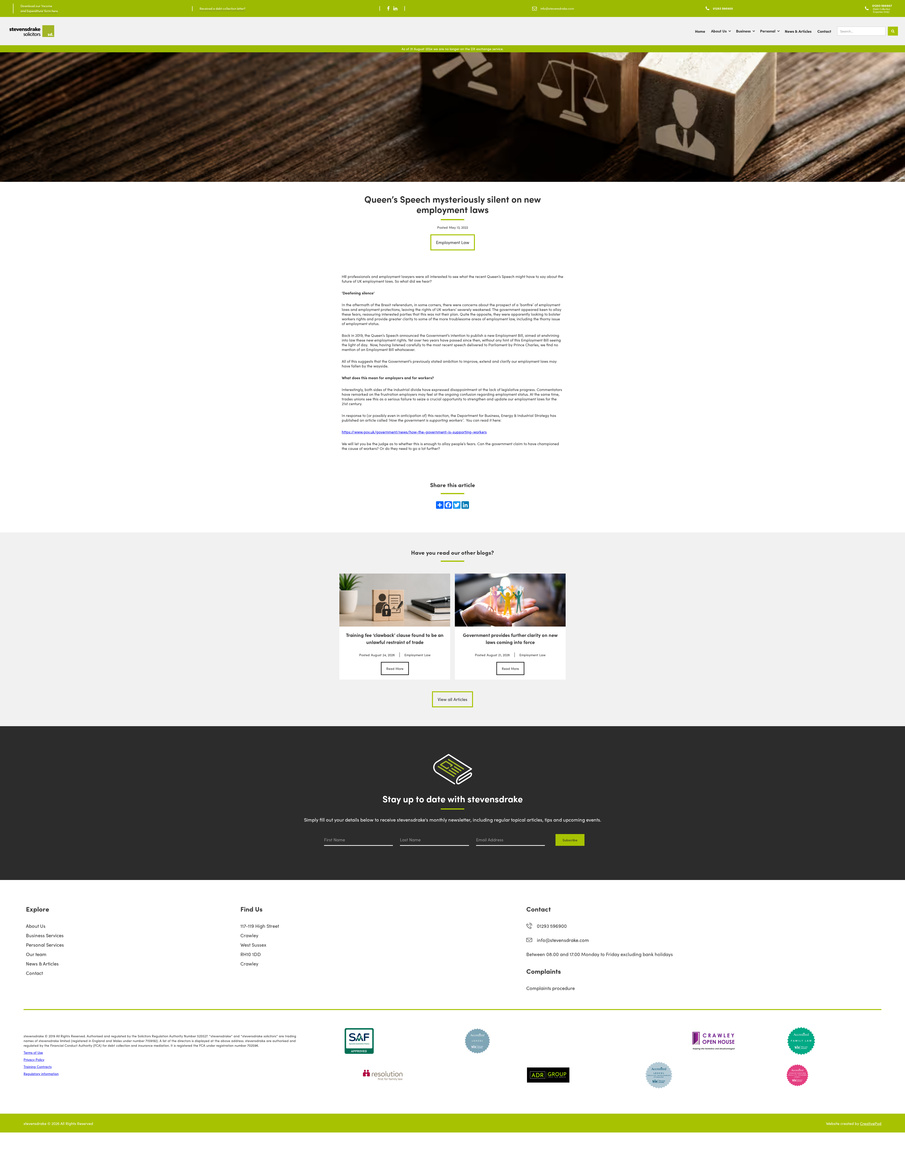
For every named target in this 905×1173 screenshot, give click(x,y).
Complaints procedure (550, 988)
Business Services (45, 935)
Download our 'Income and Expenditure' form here (39, 8)
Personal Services (45, 944)
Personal (767, 30)
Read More (394, 668)
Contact (824, 31)
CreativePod (870, 1123)
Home (700, 31)
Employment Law (452, 242)
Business (743, 30)
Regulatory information (41, 1073)
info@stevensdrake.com (563, 939)
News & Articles (798, 31)
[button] (723, 31)
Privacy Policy (34, 1059)
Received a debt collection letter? (222, 8)
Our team (36, 954)
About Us (719, 30)
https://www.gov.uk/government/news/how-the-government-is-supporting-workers (414, 431)
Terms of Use (33, 1052)
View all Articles (452, 699)
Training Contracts (38, 1066)
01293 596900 (552, 925)
